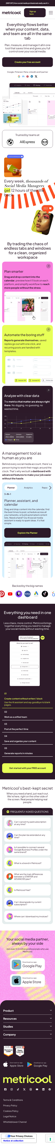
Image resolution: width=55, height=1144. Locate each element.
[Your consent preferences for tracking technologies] (50, 1139)
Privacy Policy (10, 1105)
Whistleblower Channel (15, 1121)
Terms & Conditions (13, 1100)
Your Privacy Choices (21, 1136)
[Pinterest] (50, 1089)
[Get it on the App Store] (15, 1064)
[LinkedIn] (43, 1089)
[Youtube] (37, 1089)
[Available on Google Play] (39, 1064)
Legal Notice (9, 1116)
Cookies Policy (10, 1111)
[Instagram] (11, 1089)
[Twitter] (24, 1089)
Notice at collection (13, 1140)
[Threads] (31, 1089)
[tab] (10, 488)
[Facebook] (5, 1089)
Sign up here (33, 12)
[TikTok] (18, 1089)
